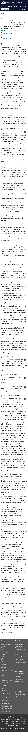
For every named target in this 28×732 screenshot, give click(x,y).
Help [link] (15, 730)
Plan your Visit (18, 693)
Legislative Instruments (20, 662)
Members (3, 667)
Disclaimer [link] (3, 730)
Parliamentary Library (20, 649)
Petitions (17, 678)
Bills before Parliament (20, 656)
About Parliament (19, 646)
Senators (3, 647)
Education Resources (20, 647)
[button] (24, 9)
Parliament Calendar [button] (12, 6)
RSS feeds (4, 690)
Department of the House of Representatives (6, 702)
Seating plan (4, 649)
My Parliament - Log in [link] (7, 679)
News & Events (18, 643)
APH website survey (6, 684)
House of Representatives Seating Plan (7, 670)
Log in (24, 6)
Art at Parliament (19, 691)
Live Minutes (4, 666)
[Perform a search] (2, 9)
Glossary (4, 688)
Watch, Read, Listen (19, 644)
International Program (20, 651)
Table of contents (9, 14)
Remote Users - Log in (7, 680)
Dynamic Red (4, 646)
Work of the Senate (5, 644)
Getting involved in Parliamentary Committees (19, 675)
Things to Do (18, 689)
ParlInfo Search (5, 682)
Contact (20, 6)
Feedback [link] (10, 730)
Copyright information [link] (19, 728)
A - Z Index (4, 687)
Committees (18, 668)
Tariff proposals (19, 661)
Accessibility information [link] (6, 728)
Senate (3, 643)
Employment (4, 685)
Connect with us (19, 679)
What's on (17, 688)
